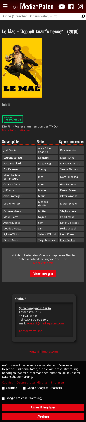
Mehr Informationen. (16, 130)
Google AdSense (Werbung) (24, 398)
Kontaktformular (30, 331)
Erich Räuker (67, 240)
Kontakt (33, 351)
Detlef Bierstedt (69, 222)
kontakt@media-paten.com (45, 323)
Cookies (7, 382)
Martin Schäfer (69, 203)
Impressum (50, 351)
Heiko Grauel (68, 228)
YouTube (11, 387)
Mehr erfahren (43, 263)
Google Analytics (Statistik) (44, 387)
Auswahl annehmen (43, 407)
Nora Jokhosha (69, 177)
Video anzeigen (43, 273)
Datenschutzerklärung (32, 382)
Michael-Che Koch (70, 163)
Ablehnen (43, 416)
